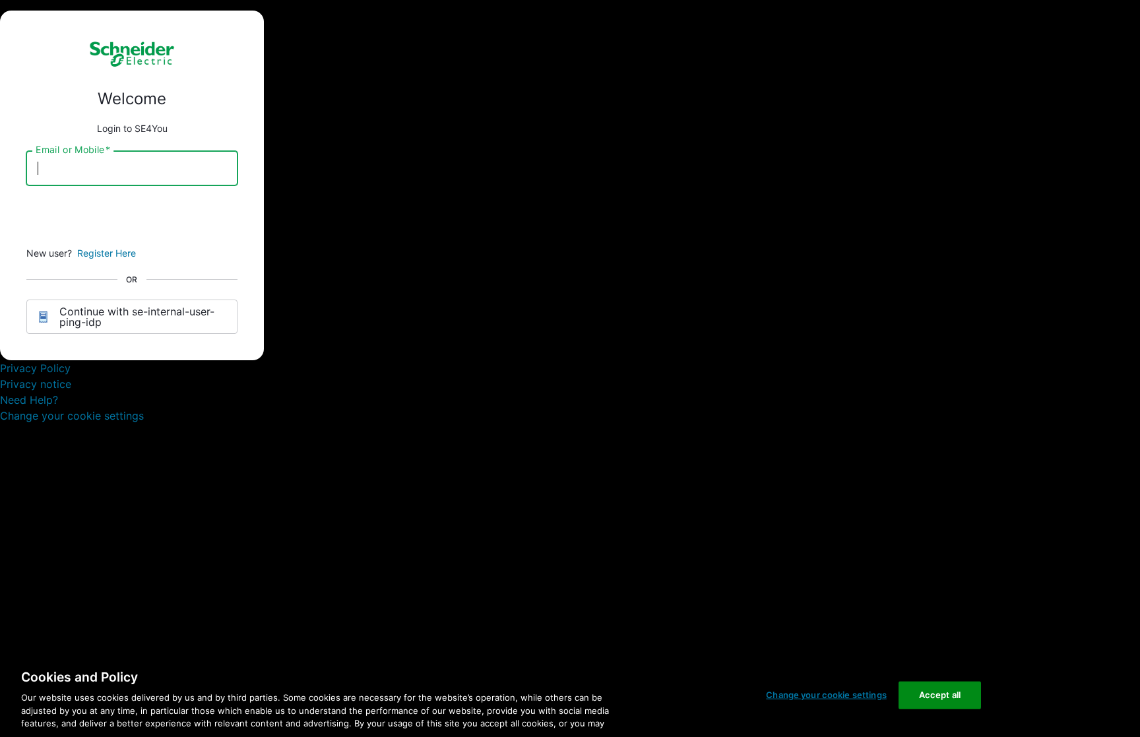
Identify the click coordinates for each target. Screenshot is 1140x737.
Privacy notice (35, 384)
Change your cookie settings (72, 415)
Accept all (940, 694)
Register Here (106, 253)
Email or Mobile (73, 149)
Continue (132, 218)
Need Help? (29, 399)
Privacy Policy (35, 368)
